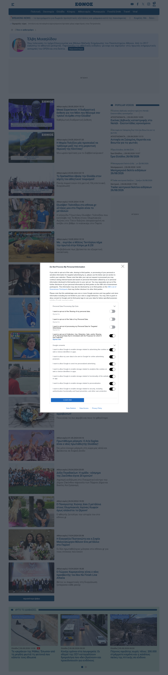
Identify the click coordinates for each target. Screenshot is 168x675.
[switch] (112, 311)
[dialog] (84, 338)
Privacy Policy (97, 408)
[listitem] (84, 306)
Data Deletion (71, 408)
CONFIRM (67, 400)
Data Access (84, 408)
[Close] (123, 267)
